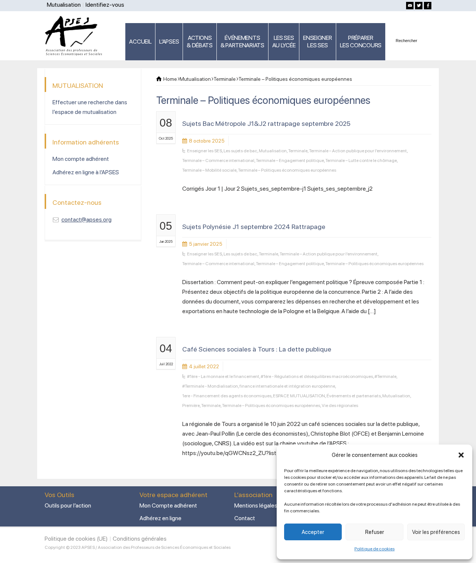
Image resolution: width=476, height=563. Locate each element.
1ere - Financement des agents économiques (226, 395)
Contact (244, 518)
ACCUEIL (140, 41)
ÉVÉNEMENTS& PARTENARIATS (242, 41)
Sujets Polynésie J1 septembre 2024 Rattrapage (253, 226)
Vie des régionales (340, 405)
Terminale (298, 150)
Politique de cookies (374, 548)
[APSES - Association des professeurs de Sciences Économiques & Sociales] (76, 35)
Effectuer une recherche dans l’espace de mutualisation (89, 107)
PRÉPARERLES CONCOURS (361, 41)
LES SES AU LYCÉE (284, 41)
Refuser (374, 532)
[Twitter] (418, 5)
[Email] (410, 5)
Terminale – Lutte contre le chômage (361, 160)
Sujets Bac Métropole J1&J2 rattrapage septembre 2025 (266, 123)
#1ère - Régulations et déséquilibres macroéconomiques (317, 376)
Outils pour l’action (68, 505)
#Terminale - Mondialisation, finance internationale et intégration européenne (258, 386)
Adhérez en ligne (160, 518)
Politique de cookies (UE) (76, 538)
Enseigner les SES (204, 150)
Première (191, 405)
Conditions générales (140, 538)
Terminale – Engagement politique (290, 160)
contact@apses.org (86, 219)
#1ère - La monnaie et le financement (223, 376)
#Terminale (385, 376)
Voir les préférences (436, 532)
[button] (461, 455)
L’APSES (169, 41)
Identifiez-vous (105, 4)
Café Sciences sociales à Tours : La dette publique (256, 349)
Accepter (313, 532)
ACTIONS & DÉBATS (200, 41)
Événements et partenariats (354, 395)
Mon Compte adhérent (168, 505)
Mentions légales (255, 505)
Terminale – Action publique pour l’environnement (358, 150)
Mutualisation (64, 4)
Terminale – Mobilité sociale (209, 170)
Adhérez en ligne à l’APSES (85, 172)
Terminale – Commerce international (218, 160)
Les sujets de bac (240, 150)
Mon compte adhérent (80, 158)
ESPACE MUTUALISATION (299, 395)
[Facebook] (427, 5)
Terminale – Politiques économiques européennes (287, 170)
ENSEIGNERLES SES (317, 41)
